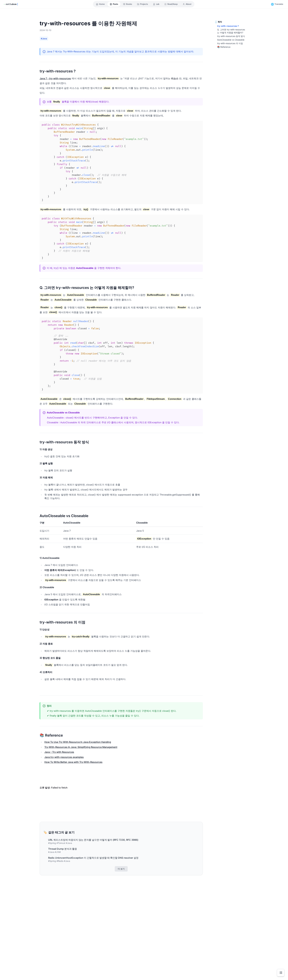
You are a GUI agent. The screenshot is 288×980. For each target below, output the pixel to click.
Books (129, 4)
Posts (115, 4)
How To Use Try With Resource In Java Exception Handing (77, 741)
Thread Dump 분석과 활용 (62, 848)
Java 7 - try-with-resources (55, 78)
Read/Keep (172, 4)
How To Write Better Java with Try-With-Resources (73, 762)
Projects (144, 4)
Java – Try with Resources (59, 751)
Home (102, 4)
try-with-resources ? (228, 26)
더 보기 (121, 868)
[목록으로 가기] (280, 972)
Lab (157, 4)
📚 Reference (223, 47)
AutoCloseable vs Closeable (230, 39)
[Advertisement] (121, 913)
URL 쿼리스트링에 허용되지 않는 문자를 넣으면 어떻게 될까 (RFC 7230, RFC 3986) (93, 839)
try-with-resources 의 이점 (230, 43)
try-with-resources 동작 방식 (231, 36)
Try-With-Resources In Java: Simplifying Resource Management (80, 747)
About (188, 4)
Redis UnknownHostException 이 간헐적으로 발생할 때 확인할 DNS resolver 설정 (93, 857)
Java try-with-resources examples (64, 757)
